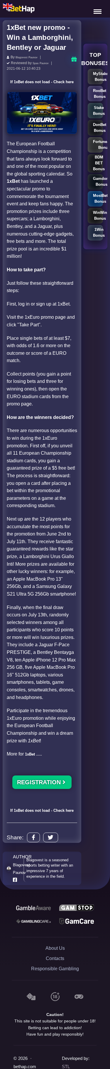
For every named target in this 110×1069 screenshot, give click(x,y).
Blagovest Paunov (30, 57)
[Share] (33, 853)
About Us (55, 963)
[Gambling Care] (33, 936)
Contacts (55, 973)
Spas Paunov (43, 62)
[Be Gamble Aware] (33, 923)
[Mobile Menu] (98, 8)
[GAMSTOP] (76, 923)
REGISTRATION (39, 790)
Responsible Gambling (55, 984)
